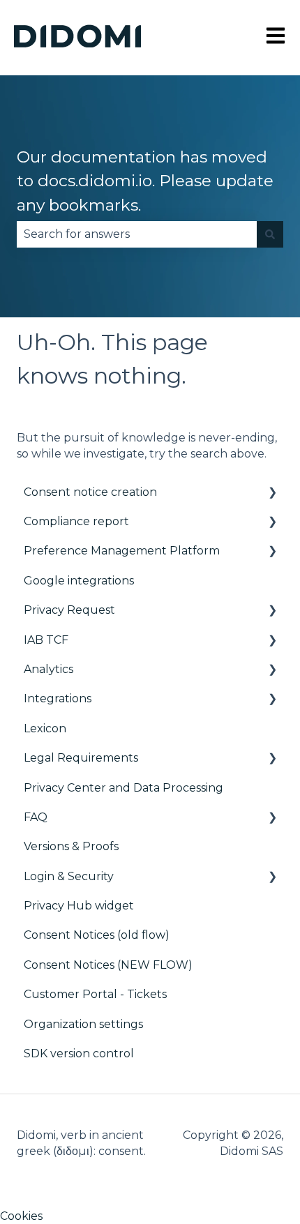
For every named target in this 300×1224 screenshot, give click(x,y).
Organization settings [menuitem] (83, 1024)
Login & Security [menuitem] (69, 876)
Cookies (21, 1216)
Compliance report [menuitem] (76, 521)
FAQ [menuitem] (35, 817)
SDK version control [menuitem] (79, 1053)
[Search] (270, 234)
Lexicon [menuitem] (45, 728)
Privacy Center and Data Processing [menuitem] (123, 787)
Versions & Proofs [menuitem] (71, 846)
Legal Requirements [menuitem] (81, 757)
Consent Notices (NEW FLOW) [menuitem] (108, 965)
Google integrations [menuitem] (79, 580)
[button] (272, 493)
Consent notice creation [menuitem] (90, 492)
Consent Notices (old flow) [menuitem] (97, 935)
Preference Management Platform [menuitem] (122, 550)
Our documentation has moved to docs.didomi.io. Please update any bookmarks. (145, 181)
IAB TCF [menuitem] (46, 640)
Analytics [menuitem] (48, 669)
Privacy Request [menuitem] (69, 610)
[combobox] (137, 234)
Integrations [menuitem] (57, 698)
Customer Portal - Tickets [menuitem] (95, 994)
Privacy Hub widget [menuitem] (79, 905)
